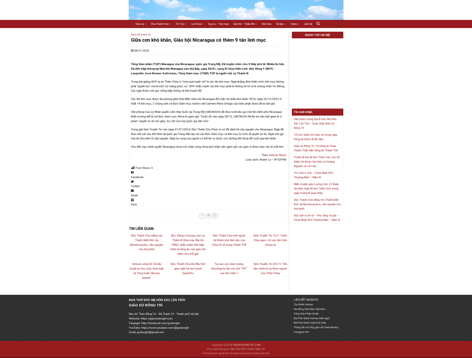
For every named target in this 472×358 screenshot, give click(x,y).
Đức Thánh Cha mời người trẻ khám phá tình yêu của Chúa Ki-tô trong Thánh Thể (229, 240)
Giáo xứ (140, 23)
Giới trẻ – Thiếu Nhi (244, 23)
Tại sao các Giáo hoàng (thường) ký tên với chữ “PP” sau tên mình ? (229, 268)
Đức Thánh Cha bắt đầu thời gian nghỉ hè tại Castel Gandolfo (188, 268)
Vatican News (277, 155)
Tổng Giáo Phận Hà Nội (306, 313)
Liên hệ (308, 23)
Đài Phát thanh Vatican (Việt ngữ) (311, 318)
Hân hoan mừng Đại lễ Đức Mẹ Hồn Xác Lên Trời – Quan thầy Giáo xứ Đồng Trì (315, 123)
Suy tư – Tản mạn (218, 23)
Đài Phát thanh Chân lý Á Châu (310, 322)
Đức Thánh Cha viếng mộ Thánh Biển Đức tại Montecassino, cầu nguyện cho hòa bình (317, 204)
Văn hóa (266, 23)
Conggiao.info (301, 332)
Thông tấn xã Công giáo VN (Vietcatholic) (316, 327)
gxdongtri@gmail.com (150, 332)
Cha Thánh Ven (160, 23)
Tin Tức (180, 23)
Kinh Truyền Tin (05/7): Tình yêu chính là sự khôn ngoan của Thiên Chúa (270, 268)
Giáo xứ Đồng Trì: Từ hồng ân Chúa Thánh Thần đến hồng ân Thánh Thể (316, 148)
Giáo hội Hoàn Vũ (141, 35)
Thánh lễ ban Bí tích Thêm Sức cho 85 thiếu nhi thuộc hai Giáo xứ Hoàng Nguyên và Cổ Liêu (317, 162)
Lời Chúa (196, 23)
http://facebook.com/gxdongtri (160, 323)
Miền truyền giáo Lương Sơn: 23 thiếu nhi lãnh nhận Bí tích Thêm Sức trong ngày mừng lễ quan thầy (316, 189)
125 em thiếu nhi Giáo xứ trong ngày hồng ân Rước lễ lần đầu (315, 137)
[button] (208, 175)
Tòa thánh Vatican (303, 304)
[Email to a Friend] (215, 216)
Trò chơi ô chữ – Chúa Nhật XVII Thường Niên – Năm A (313, 175)
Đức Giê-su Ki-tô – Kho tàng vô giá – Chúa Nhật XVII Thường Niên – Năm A (317, 218)
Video (294, 23)
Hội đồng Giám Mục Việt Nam (309, 309)
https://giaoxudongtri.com (157, 318)
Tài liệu (280, 23)
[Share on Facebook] (202, 216)
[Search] (318, 23)
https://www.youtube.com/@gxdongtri (165, 327)
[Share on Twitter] (208, 216)
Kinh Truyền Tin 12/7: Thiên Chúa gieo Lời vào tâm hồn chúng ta (270, 240)
